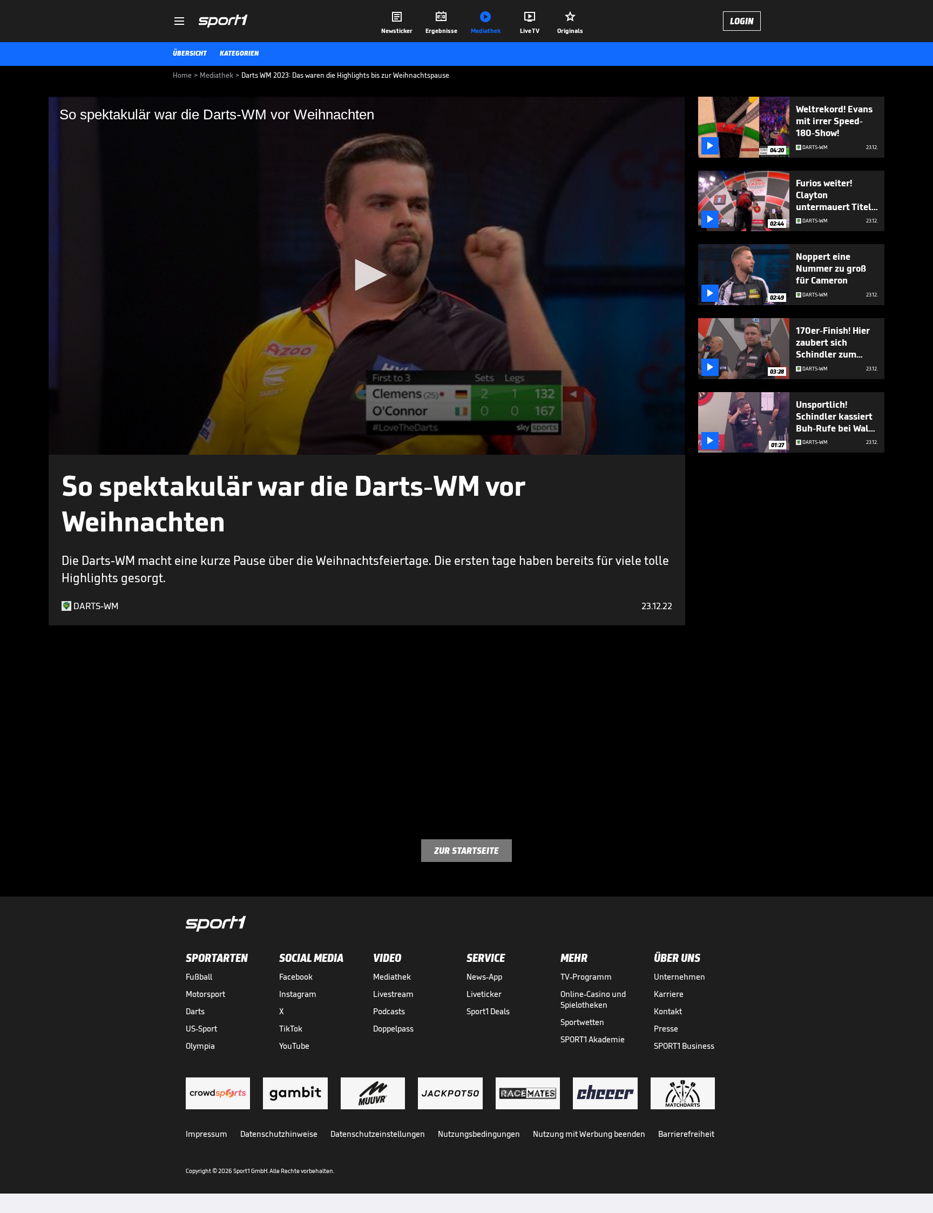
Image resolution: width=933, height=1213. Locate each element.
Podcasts (389, 1011)
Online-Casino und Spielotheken (593, 999)
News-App (484, 977)
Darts (195, 1011)
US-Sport (201, 1028)
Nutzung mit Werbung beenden (589, 1134)
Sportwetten (582, 1022)
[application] (367, 276)
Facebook (296, 977)
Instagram (297, 994)
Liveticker (484, 994)
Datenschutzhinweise (278, 1134)
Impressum (206, 1134)
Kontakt (668, 1011)
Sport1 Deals (488, 1011)
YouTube (294, 1046)
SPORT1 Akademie (592, 1039)
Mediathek (392, 977)
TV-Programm (586, 977)
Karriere (669, 994)
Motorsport (205, 994)
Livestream (393, 994)
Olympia (200, 1046)
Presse (666, 1028)
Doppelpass (393, 1028)
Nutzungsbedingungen (479, 1134)
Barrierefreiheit (686, 1134)
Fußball (199, 977)
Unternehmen (679, 977)
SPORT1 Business (684, 1046)
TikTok (290, 1028)
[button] (367, 275)
